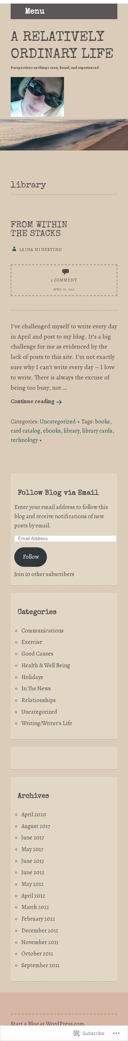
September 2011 (40, 965)
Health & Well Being (45, 665)
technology (24, 440)
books (102, 422)
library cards (97, 431)
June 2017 (32, 838)
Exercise (31, 642)
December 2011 (39, 931)
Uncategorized (58, 422)
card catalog (25, 431)
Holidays (32, 677)
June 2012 (32, 872)
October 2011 (37, 954)
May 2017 (32, 849)
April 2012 (33, 896)
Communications (42, 631)
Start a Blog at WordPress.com (47, 1024)
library (71, 431)
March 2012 (35, 907)
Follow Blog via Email (58, 493)
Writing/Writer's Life (46, 723)
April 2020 (33, 814)
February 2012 (38, 919)
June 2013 (32, 861)
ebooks (52, 431)
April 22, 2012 (64, 289)
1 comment (64, 280)
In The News (36, 688)
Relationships (38, 700)
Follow (31, 557)
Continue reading (32, 401)
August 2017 (35, 826)
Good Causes (37, 654)
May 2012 (32, 884)
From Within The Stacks (39, 230)
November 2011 (39, 942)
